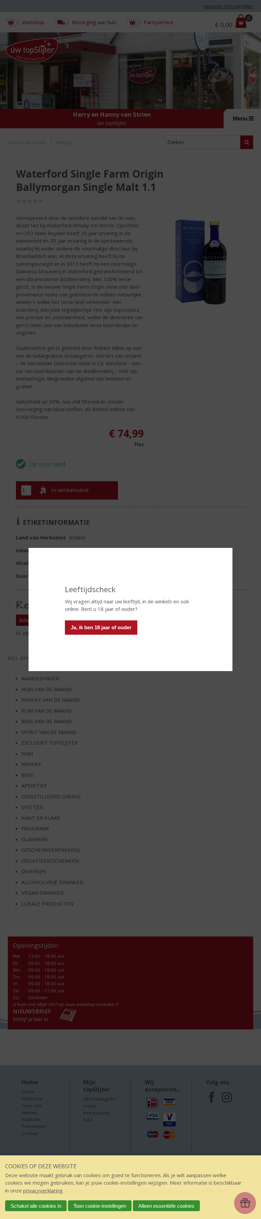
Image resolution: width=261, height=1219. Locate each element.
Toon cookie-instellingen (99, 1206)
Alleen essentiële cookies (166, 1206)
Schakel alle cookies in (36, 1206)
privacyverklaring (43, 1190)
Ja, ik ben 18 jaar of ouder (101, 627)
